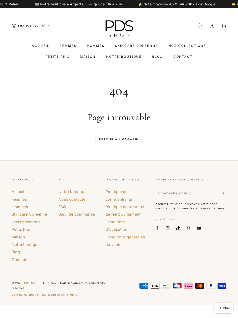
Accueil (18, 191)
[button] (200, 26)
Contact (19, 259)
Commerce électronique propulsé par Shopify (44, 294)
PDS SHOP (32, 283)
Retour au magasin (119, 139)
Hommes (20, 206)
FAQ (62, 206)
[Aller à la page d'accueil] (119, 26)
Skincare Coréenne (29, 214)
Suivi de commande (77, 214)
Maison (18, 237)
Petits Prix (21, 229)
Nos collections (26, 222)
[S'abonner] (223, 193)
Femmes (19, 199)
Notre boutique (26, 244)
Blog (16, 252)
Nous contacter (73, 199)
